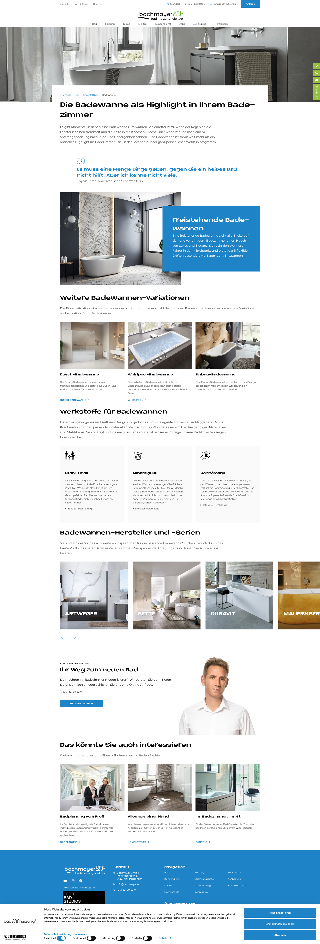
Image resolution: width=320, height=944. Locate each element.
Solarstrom (234, 872)
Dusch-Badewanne (73, 399)
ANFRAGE (316, 92)
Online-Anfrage (203, 885)
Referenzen (221, 23)
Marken (168, 885)
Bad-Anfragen (80, 703)
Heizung (110, 23)
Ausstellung (81, 4)
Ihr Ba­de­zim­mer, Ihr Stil (219, 816)
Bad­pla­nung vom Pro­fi (82, 816)
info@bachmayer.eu (224, 4)
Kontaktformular (238, 885)
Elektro (142, 23)
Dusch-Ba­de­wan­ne (79, 374)
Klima (126, 23)
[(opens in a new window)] (65, 881)
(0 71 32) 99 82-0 (196, 4)
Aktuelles (65, 4)
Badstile (201, 842)
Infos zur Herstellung (80, 508)
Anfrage (250, 4)
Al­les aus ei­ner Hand (148, 816)
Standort (175, 4)
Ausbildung (199, 23)
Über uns (98, 4)
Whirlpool (135, 399)
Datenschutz (171, 891)
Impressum (201, 891)
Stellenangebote (204, 878)
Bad (94, 23)
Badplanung (69, 842)
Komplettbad (90, 94)
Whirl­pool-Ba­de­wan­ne (150, 374)
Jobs (182, 23)
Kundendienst (163, 23)
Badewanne (109, 94)
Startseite (65, 94)
